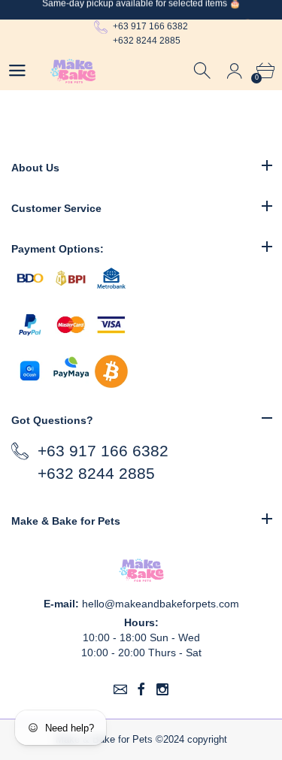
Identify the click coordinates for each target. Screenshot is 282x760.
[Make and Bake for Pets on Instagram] (162, 689)
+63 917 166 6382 (150, 26)
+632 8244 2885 (146, 40)
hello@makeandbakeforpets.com (160, 604)
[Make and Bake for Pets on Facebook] (141, 689)
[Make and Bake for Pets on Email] (120, 689)
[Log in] (234, 71)
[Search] (203, 71)
